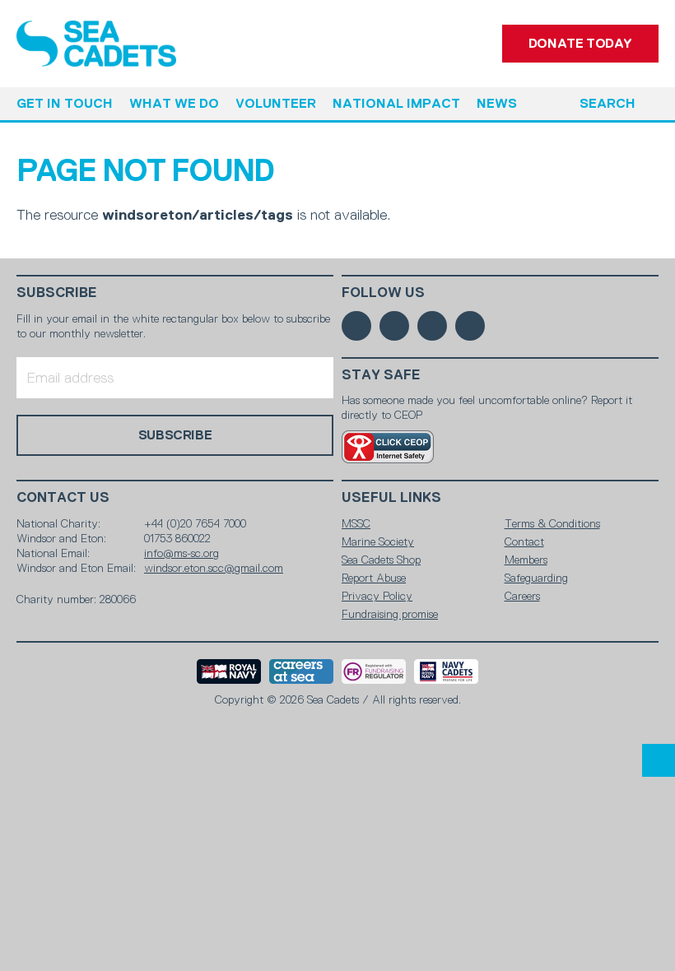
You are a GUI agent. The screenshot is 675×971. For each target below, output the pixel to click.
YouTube (470, 326)
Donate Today (580, 43)
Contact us (62, 497)
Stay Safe (381, 375)
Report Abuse (374, 577)
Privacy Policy (377, 595)
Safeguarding (536, 577)
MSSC (356, 523)
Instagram (432, 326)
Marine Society (378, 541)
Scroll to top (658, 760)
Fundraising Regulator (374, 671)
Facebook (356, 326)
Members (526, 559)
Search (607, 103)
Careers (522, 595)
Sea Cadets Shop (381, 559)
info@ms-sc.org (181, 553)
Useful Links (391, 497)
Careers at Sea (301, 671)
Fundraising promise (390, 613)
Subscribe (56, 292)
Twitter (394, 326)
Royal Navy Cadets (446, 671)
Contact (524, 541)
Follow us (383, 292)
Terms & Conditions (552, 523)
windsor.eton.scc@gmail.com (213, 567)
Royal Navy (229, 671)
